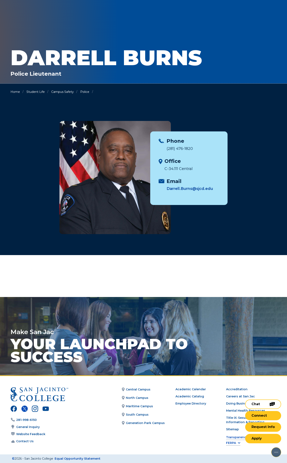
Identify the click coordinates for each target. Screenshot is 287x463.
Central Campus (138, 389)
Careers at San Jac (240, 396)
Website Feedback (30, 434)
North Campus (137, 398)
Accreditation (237, 389)
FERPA (231, 443)
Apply (256, 438)
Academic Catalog (189, 396)
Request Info (263, 427)
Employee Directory (190, 403)
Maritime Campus (139, 406)
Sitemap (232, 429)
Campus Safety (62, 92)
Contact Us (25, 441)
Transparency (237, 437)
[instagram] (35, 409)
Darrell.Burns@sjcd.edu (190, 188)
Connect (259, 416)
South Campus (137, 414)
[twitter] (24, 409)
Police (84, 92)
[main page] (34, 15)
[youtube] (45, 409)
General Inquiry (28, 427)
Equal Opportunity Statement (77, 458)
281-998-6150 (26, 420)
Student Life (35, 92)
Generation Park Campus (145, 423)
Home (15, 92)
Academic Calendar (190, 389)
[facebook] (14, 409)
